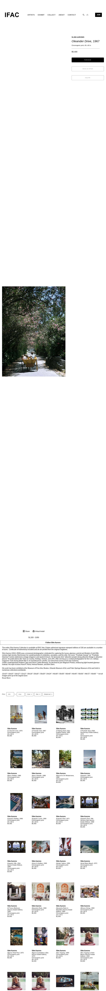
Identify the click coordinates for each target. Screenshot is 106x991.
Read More (6, 678)
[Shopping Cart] (87, 15)
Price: (3, 694)
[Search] (83, 15)
